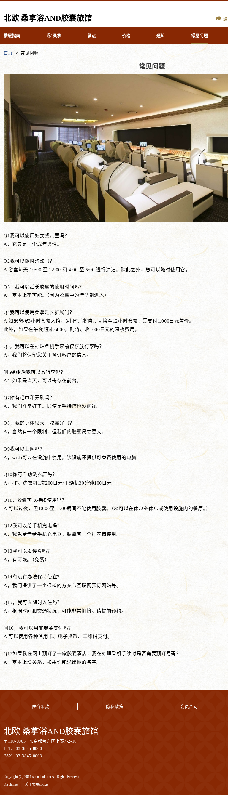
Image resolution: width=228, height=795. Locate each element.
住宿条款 (40, 706)
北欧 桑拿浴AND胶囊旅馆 (51, 731)
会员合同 (189, 706)
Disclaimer (11, 784)
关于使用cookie (36, 784)
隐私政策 (115, 706)
